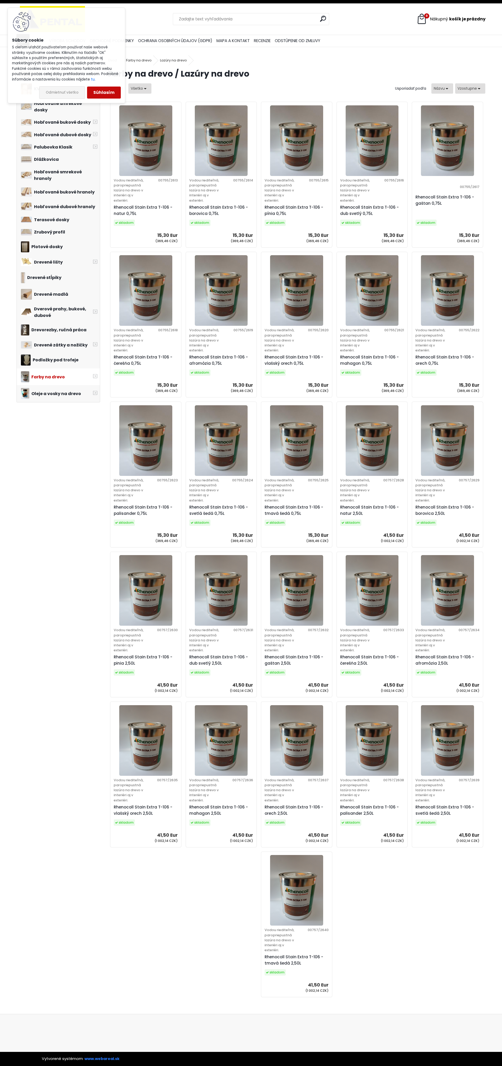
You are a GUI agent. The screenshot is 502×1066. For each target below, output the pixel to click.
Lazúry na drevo (173, 60)
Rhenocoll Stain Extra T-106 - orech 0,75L (444, 360)
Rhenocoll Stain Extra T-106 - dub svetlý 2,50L (218, 660)
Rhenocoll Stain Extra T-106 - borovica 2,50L (444, 510)
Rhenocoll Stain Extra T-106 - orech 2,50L (294, 810)
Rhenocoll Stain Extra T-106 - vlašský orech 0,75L (294, 360)
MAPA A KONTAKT (233, 40)
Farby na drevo (139, 60)
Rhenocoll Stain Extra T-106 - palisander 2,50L (369, 810)
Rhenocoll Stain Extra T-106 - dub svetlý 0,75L (369, 210)
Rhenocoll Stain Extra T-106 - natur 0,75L (143, 210)
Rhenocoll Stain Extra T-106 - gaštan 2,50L (294, 660)
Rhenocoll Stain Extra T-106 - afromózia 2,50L (444, 660)
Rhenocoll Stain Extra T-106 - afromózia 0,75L (218, 360)
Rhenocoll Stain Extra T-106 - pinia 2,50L (143, 660)
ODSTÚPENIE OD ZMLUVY (297, 40)
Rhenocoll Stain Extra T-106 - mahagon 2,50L (218, 810)
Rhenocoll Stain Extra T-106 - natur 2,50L (369, 510)
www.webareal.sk (101, 1058)
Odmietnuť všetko (62, 92)
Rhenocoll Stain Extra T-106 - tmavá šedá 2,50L (294, 960)
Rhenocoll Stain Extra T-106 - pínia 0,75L (294, 210)
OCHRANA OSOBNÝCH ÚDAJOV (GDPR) (175, 40)
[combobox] (442, 88)
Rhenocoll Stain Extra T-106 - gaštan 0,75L (444, 200)
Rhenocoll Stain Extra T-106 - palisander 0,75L (143, 510)
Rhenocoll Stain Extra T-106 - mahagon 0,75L (369, 360)
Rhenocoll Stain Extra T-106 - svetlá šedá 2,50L (444, 810)
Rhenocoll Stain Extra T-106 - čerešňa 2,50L (369, 660)
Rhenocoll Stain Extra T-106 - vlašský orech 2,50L (143, 810)
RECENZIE (262, 40)
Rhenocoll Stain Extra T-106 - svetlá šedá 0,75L (218, 510)
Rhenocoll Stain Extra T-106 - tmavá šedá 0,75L (294, 510)
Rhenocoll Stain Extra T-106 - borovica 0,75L (218, 210)
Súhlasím (104, 92)
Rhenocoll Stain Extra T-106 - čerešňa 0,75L (143, 360)
